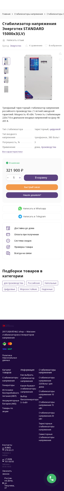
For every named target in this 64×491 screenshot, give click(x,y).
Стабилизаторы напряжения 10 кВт (47, 394)
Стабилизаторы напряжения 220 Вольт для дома (47, 382)
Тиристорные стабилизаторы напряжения (46, 426)
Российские (34, 283)
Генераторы (8, 385)
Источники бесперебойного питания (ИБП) (10, 392)
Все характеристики (12, 151)
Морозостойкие (28, 289)
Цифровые (9, 289)
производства (48, 147)
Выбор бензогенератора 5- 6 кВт (29, 399)
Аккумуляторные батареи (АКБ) (10, 402)
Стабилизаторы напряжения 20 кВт (47, 415)
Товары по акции (7, 410)
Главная (6, 14)
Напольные (51, 283)
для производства (13, 283)
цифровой (55, 129)
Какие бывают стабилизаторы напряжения (28, 388)
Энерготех (15, 45)
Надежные (47, 289)
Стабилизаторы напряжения (28, 14)
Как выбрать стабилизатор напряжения (27, 377)
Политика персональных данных (9, 358)
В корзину (41, 177)
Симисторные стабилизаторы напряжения (46, 437)
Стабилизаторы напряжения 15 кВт (47, 405)
